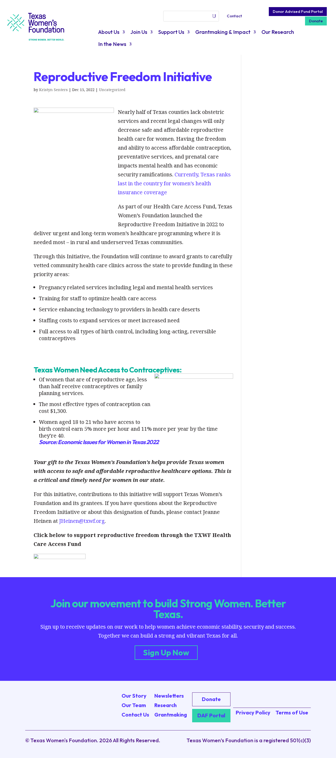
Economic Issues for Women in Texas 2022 (108, 442)
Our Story (134, 695)
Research (165, 705)
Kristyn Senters (53, 89)
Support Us (171, 32)
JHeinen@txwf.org (82, 520)
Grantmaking (170, 714)
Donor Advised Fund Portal (298, 11)
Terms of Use (292, 712)
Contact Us (135, 714)
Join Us (138, 32)
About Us (108, 32)
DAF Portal (211, 715)
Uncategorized (112, 89)
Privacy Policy (253, 712)
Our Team (134, 705)
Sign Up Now (166, 652)
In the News (112, 44)
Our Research (277, 32)
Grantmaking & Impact (222, 32)
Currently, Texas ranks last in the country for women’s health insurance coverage (174, 183)
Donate (316, 20)
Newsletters (169, 695)
